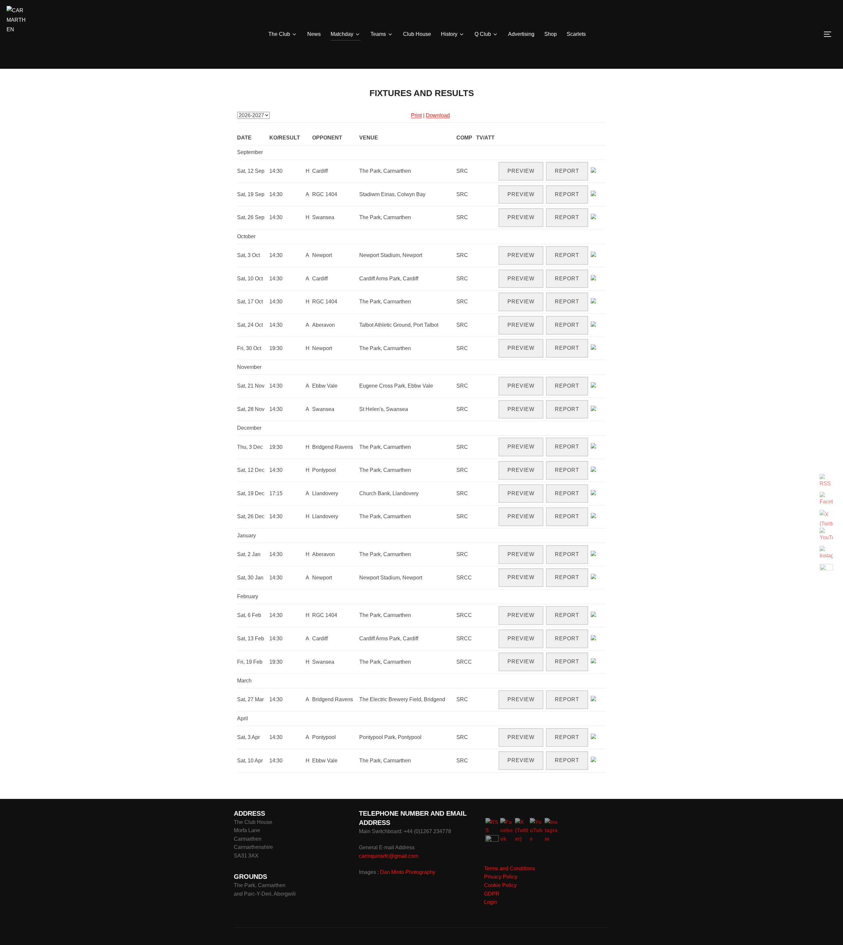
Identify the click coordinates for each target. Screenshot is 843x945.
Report (567, 171)
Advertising (521, 34)
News (314, 34)
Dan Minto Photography (407, 872)
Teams (378, 34)
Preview (520, 171)
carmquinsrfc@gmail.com (388, 856)
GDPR (492, 894)
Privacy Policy (500, 877)
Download (438, 115)
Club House (417, 34)
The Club (279, 34)
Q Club (483, 34)
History (449, 34)
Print (416, 115)
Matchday (342, 34)
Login (490, 902)
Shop (550, 34)
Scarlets (576, 34)
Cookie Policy (500, 885)
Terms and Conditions (509, 868)
